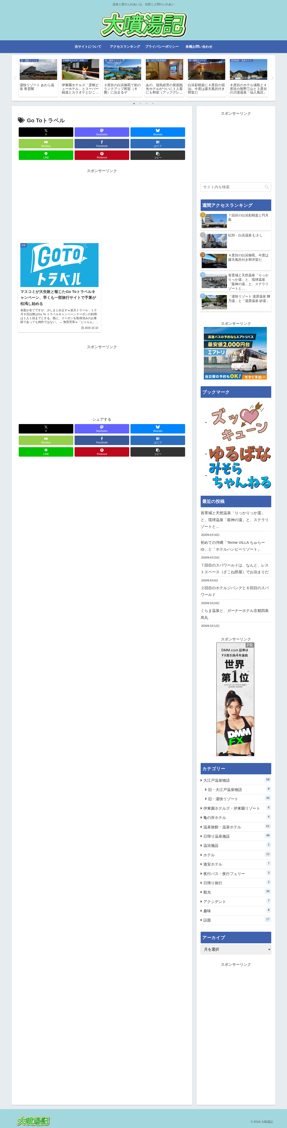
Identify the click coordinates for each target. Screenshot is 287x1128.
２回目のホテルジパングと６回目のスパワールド (235, 591)
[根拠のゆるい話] (240, 454)
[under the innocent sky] (240, 475)
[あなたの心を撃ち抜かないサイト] (240, 422)
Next (272, 78)
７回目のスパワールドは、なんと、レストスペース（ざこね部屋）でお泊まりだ (235, 568)
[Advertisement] (102, 203)
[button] (157, 155)
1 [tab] (134, 103)
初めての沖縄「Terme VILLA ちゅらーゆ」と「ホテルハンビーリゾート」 (233, 545)
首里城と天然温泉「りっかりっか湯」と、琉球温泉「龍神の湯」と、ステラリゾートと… (235, 520)
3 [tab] (147, 103)
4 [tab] (153, 103)
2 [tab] (140, 103)
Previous (15, 78)
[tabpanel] (39, 77)
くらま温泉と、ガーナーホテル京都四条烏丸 (235, 614)
